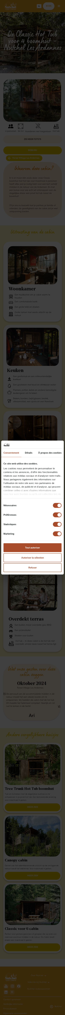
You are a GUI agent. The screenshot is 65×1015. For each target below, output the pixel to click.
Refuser (32, 567)
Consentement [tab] (11, 452)
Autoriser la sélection (32, 557)
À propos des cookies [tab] (50, 452)
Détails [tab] (28, 452)
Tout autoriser (32, 547)
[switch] (57, 514)
